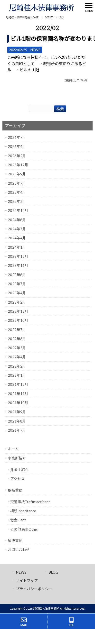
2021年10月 (18, 402)
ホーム (13, 449)
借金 (18, 520)
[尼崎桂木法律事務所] (41, 6)
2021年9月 (17, 412)
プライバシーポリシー (34, 589)
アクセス (17, 478)
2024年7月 (17, 229)
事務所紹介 (17, 458)
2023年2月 (17, 302)
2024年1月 (17, 247)
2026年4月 (17, 146)
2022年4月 (17, 357)
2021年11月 (18, 393)
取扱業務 (15, 490)
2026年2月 (17, 156)
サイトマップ (27, 580)
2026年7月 (17, 137)
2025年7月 (17, 183)
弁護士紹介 (19, 469)
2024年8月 (17, 220)
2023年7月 (17, 284)
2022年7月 (17, 329)
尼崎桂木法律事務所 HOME (22, 17)
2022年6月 (17, 338)
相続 (23, 511)
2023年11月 (18, 265)
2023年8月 (17, 274)
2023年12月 (18, 256)
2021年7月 (17, 430)
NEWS (35, 50)
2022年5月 (17, 348)
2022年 (49, 17)
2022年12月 (18, 311)
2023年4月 (17, 293)
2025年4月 (17, 192)
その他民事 (24, 529)
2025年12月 (18, 165)
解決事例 (15, 540)
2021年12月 (18, 384)
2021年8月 (17, 421)
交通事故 (30, 502)
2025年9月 (17, 174)
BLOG (53, 572)
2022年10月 (18, 320)
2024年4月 (17, 238)
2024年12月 (18, 210)
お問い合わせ (19, 549)
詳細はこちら (76, 80)
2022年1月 (17, 375)
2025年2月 (17, 201)
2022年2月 (17, 366)
